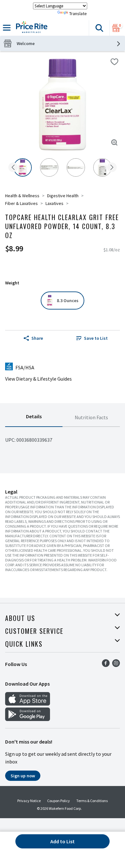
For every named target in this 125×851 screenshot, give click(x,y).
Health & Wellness (22, 196)
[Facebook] (106, 665)
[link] (92, 338)
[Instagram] (116, 665)
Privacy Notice (29, 800)
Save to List (96, 338)
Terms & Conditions (92, 800)
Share (37, 338)
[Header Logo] (30, 28)
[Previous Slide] (13, 168)
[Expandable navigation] (7, 28)
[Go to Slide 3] (76, 167)
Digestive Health (63, 196)
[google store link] (27, 719)
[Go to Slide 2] (49, 167)
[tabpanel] (62, 437)
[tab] (34, 417)
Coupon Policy (58, 800)
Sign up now (23, 776)
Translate (78, 13)
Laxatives (54, 203)
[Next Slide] (112, 168)
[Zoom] (114, 142)
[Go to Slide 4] (102, 167)
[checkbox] (114, 62)
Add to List (62, 841)
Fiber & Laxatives (21, 203)
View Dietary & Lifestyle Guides (38, 378)
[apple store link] (27, 703)
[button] (99, 28)
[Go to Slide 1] (23, 167)
